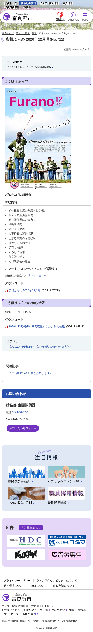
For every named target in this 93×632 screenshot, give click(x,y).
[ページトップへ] (83, 623)
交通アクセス (12, 610)
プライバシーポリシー (17, 580)
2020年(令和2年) (23, 346)
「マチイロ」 (37, 275)
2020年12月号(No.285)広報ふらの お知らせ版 (46, 326)
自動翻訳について (64, 585)
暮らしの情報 (28, 3)
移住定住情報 (10, 7)
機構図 (82, 610)
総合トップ (11, 3)
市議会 (27, 7)
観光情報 (66, 3)
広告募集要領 (29, 528)
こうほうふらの (14, 67)
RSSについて (39, 585)
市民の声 (29, 614)
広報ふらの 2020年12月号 (34, 290)
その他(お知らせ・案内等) (55, 346)
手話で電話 (58, 610)
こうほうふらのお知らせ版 (39, 67)
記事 (34, 33)
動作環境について (14, 585)
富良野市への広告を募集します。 (32, 373)
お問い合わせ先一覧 (36, 610)
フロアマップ (10, 614)
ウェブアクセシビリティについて (56, 580)
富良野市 (17, 597)
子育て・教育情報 (49, 3)
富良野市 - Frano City (17, 17)
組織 (71, 610)
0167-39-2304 (21, 412)
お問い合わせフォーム (22, 428)
